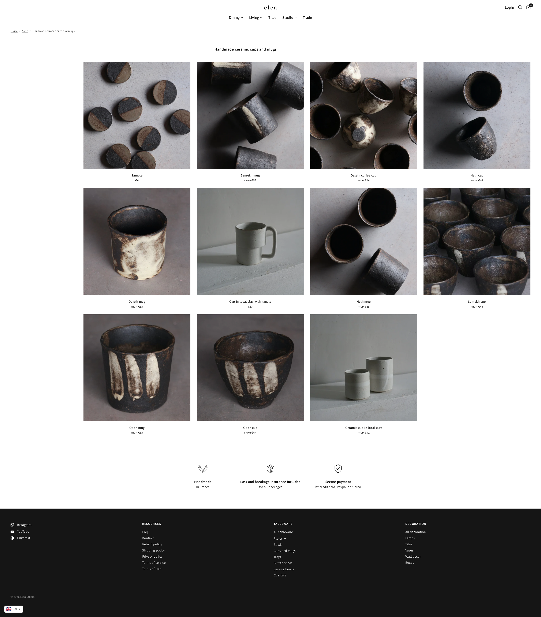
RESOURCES (151, 523)
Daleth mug (136, 301)
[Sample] (136, 115)
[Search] (520, 7)
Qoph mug (137, 428)
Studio (288, 17)
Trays (277, 557)
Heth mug (364, 301)
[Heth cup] (477, 115)
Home (14, 31)
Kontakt (148, 538)
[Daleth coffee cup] (363, 115)
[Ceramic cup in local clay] (363, 367)
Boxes (409, 562)
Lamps (410, 538)
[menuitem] (236, 18)
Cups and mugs (284, 551)
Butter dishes (283, 563)
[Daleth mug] (136, 241)
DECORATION (415, 523)
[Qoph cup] (250, 367)
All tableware (283, 532)
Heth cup (477, 175)
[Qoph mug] (136, 367)
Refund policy (152, 544)
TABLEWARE (283, 523)
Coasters (280, 575)
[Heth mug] (363, 241)
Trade (307, 17)
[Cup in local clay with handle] (250, 241)
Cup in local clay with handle (250, 301)
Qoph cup (250, 428)
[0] (527, 7)
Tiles (272, 17)
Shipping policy (153, 550)
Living (254, 17)
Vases (409, 550)
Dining (234, 17)
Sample (136, 175)
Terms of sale (151, 568)
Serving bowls (284, 569)
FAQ (145, 532)
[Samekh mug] (250, 115)
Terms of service (154, 562)
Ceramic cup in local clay (363, 428)
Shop (25, 31)
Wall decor (413, 556)
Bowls (278, 544)
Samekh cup (477, 301)
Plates (278, 538)
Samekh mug (250, 175)
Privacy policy (152, 556)
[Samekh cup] (477, 241)
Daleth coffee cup (364, 175)
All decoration (415, 532)
